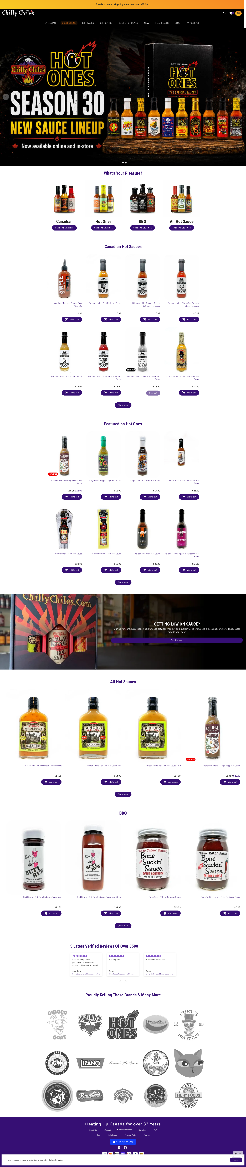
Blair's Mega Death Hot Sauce (68, 520)
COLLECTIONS (69, 23)
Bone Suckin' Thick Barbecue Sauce (165, 864)
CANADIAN (50, 23)
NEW (146, 23)
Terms (147, 1102)
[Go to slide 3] (126, 129)
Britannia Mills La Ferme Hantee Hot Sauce (104, 345)
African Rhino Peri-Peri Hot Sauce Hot (104, 732)
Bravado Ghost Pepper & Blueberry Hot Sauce (181, 522)
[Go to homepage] (18, 16)
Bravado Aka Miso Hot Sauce (147, 520)
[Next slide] (240, 80)
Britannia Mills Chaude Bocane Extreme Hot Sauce (146, 271)
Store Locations (125, 1096)
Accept (236, 1160)
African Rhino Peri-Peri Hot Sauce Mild (163, 732)
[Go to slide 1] (120, 129)
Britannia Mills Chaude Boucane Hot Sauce (143, 345)
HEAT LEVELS (162, 23)
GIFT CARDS (106, 23)
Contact (107, 1097)
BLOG (177, 23)
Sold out (153, 360)
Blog (98, 1102)
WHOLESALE (193, 23)
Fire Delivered (123, 1129)
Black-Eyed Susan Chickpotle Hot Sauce (184, 449)
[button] (121, 948)
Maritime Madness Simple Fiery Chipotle (68, 271)
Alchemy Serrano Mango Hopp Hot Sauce (66, 449)
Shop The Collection (64, 194)
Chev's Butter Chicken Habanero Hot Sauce (182, 345)
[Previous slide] (6, 80)
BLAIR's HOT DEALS (128, 23)
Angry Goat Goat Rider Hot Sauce (145, 447)
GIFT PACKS (88, 23)
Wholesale (112, 1102)
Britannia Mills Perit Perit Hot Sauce (105, 270)
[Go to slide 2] (123, 129)
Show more (123, 549)
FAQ (155, 1097)
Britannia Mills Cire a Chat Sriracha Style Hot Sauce (183, 271)
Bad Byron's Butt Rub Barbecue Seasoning (42, 864)
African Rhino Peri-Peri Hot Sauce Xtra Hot (42, 732)
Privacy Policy (131, 1102)
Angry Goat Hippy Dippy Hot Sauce (105, 447)
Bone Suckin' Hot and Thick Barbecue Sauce (220, 864)
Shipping (142, 1097)
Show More (123, 372)
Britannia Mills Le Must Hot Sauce (66, 343)
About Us (93, 1097)
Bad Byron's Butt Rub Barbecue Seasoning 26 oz (99, 864)
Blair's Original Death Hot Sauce (106, 520)
